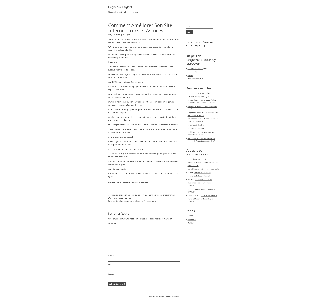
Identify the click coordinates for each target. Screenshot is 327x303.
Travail (190, 75)
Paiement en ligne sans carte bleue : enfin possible (131, 201)
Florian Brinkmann (172, 297)
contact (203, 159)
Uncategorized (193, 79)
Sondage (191, 72)
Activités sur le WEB (140, 182)
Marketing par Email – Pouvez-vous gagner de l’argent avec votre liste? (201, 139)
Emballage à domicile (196, 125)
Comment (113, 223)
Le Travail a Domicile (196, 128)
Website (111, 274)
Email (111, 264)
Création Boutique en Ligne (198, 96)
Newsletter (192, 219)
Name (111, 255)
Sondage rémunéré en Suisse (199, 93)
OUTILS (191, 223)
